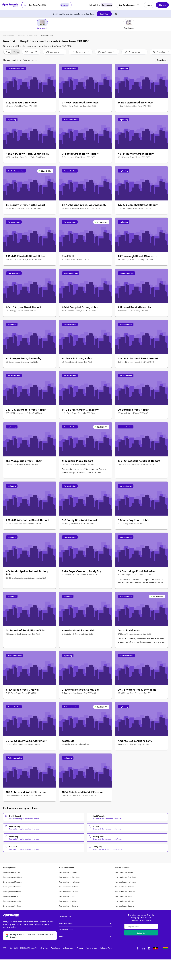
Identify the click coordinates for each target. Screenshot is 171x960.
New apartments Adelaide (68, 901)
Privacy (80, 947)
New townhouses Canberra (125, 891)
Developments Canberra (12, 891)
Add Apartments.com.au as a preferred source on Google (31, 935)
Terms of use (91, 947)
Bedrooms (54, 51)
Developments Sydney (11, 872)
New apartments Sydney (68, 872)
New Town (33, 35)
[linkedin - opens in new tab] (143, 948)
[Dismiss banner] (116, 13)
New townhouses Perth (123, 896)
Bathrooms (80, 51)
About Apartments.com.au (62, 947)
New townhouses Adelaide (124, 901)
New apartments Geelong (68, 906)
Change (64, 5)
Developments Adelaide (12, 901)
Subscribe (141, 932)
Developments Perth (10, 896)
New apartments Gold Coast (69, 877)
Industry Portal (106, 947)
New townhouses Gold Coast (125, 877)
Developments (8, 35)
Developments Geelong (12, 906)
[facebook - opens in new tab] (137, 948)
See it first (104, 13)
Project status (134, 51)
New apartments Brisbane (68, 886)
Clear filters (161, 60)
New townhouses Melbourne (125, 882)
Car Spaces (107, 51)
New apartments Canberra (68, 891)
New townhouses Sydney (124, 872)
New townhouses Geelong (124, 906)
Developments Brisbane (12, 886)
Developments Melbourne (12, 882)
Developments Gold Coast (12, 877)
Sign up (162, 5)
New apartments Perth (67, 896)
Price (31, 51)
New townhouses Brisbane (124, 886)
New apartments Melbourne (69, 882)
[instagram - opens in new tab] (149, 948)
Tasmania (21, 35)
